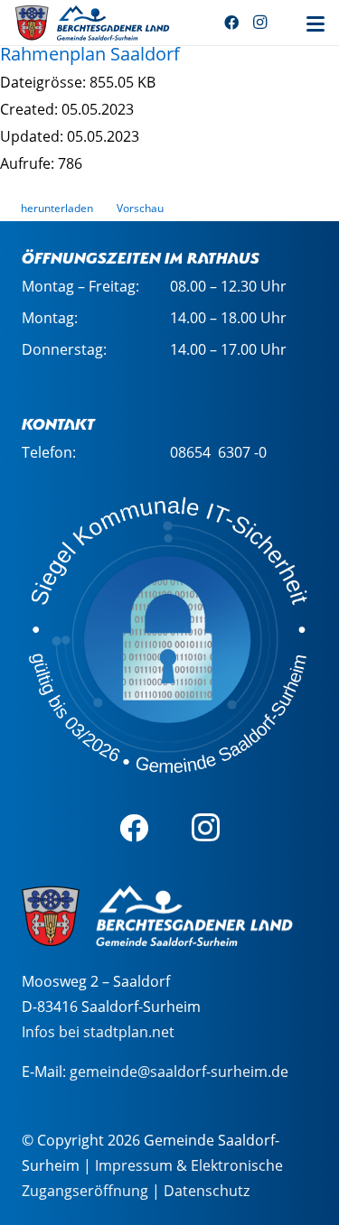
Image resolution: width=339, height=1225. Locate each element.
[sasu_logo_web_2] (92, 23)
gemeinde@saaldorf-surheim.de (179, 1071)
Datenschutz (207, 1191)
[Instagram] (260, 22)
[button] (315, 24)
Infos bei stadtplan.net (98, 1032)
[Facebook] (231, 22)
